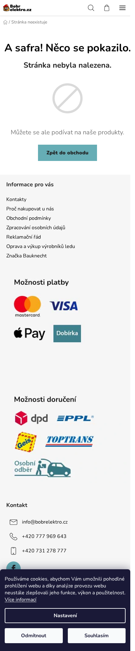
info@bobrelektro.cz (45, 522)
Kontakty (16, 199)
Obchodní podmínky (28, 218)
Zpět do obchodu (67, 152)
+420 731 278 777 (44, 550)
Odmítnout (33, 635)
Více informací (20, 599)
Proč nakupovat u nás (30, 208)
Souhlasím (96, 635)
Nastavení (65, 615)
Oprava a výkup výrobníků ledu (40, 246)
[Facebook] (13, 568)
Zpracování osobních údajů (35, 227)
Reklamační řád (23, 237)
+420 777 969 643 (44, 536)
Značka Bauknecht (26, 255)
